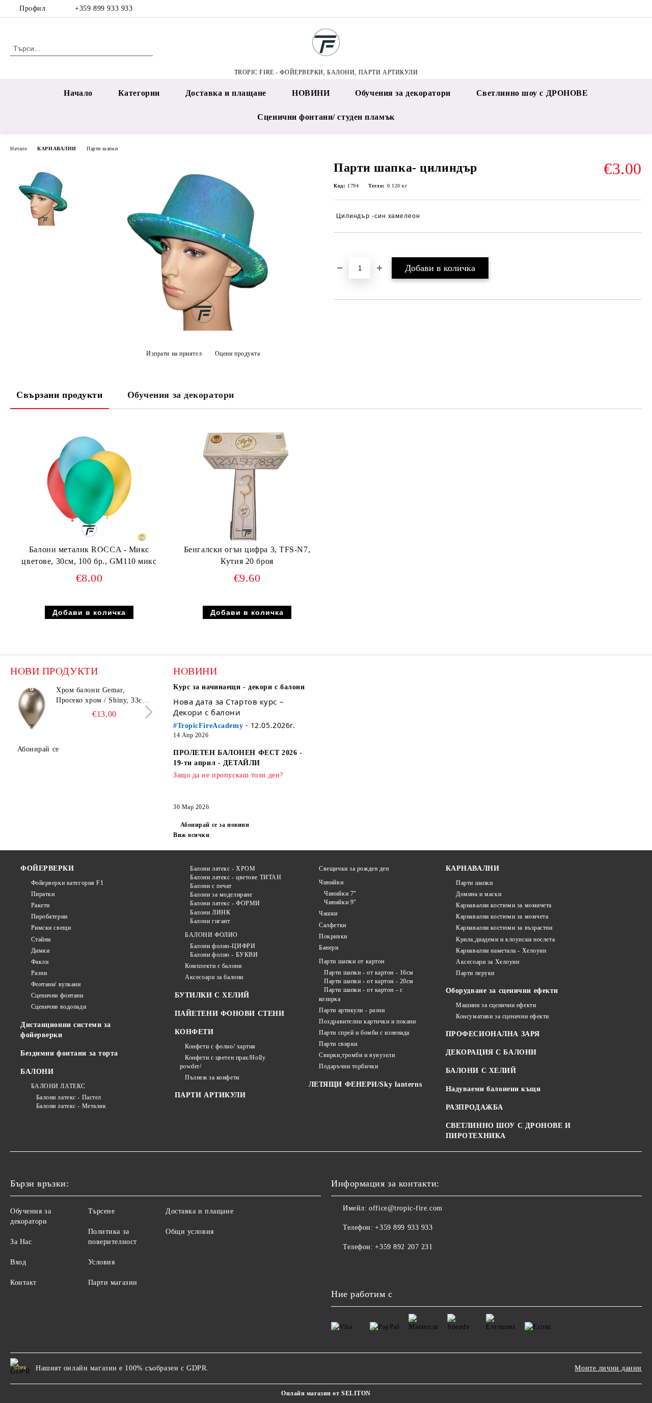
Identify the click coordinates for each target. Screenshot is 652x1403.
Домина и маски (478, 894)
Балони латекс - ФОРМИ (225, 903)
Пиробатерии (49, 916)
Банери (328, 947)
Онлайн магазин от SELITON (326, 1393)
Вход (18, 1262)
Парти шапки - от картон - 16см (369, 972)
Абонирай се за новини (214, 824)
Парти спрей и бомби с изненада (364, 1032)
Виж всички (191, 835)
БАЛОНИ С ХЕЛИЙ (481, 1070)
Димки (40, 950)
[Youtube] (384, 1267)
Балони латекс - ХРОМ (222, 868)
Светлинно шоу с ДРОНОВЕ (532, 93)
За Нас (21, 1242)
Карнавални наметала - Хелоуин (501, 950)
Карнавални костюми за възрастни (504, 927)
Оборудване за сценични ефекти (502, 990)
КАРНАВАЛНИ (56, 148)
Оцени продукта (237, 353)
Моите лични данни (608, 1368)
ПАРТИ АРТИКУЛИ (210, 1095)
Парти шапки (102, 148)
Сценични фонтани (57, 995)
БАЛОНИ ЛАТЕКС (58, 1086)
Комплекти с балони (213, 965)
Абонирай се (38, 749)
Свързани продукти (59, 395)
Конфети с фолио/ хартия (220, 1046)
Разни (39, 973)
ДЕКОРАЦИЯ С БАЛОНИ (491, 1052)
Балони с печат (211, 885)
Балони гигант (210, 921)
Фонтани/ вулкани (56, 984)
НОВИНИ (311, 93)
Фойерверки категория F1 (67, 882)
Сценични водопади (58, 1006)
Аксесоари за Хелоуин (487, 961)
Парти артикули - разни (352, 1010)
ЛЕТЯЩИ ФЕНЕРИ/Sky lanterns (365, 1084)
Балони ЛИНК (210, 912)
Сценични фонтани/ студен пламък (325, 117)
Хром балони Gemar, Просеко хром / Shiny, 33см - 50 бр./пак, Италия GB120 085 (104, 696)
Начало (78, 93)
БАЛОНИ (36, 1071)
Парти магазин (113, 1282)
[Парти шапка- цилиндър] (203, 328)
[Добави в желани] (353, 250)
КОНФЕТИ (194, 1032)
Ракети (40, 905)
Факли (39, 961)
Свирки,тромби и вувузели (357, 1055)
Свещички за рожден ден (354, 868)
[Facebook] (605, 8)
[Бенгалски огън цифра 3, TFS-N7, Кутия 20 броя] (247, 483)
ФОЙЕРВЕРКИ (47, 868)
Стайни (41, 939)
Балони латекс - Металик (71, 1106)
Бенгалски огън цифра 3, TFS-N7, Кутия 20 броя (247, 555)
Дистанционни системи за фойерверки (65, 1030)
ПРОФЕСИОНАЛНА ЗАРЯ (493, 1034)
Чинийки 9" (340, 902)
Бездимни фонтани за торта (69, 1053)
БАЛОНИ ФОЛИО (211, 934)
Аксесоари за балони (214, 977)
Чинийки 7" (340, 893)
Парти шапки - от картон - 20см (369, 981)
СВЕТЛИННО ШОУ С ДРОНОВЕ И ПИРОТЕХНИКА (508, 1131)
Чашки (328, 913)
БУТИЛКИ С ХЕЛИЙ (212, 995)
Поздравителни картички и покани (367, 1021)
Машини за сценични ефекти (496, 1005)
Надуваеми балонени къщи (493, 1089)
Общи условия (190, 1231)
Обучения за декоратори (402, 93)
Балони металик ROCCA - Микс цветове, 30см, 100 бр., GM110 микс (88, 555)
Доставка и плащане (225, 93)
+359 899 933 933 (103, 8)
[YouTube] (636, 8)
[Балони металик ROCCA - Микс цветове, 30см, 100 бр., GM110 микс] (89, 483)
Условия (101, 1262)
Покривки (333, 936)
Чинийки (331, 882)
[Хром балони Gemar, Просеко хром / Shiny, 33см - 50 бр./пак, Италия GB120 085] (31, 708)
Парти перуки (475, 973)
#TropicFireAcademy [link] (208, 726)
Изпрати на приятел (174, 353)
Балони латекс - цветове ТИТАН (235, 877)
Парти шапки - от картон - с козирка (361, 994)
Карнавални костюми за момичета (504, 905)
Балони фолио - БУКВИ (224, 954)
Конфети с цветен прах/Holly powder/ (223, 1062)
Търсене (101, 1211)
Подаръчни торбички (348, 1066)
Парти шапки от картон (352, 961)
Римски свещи (51, 927)
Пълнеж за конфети (212, 1077)
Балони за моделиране (221, 894)
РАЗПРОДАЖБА (474, 1107)
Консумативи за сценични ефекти (502, 1016)
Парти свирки (338, 1043)
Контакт (23, 1282)
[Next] (146, 712)
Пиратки (43, 894)
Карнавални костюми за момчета (502, 916)
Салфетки (332, 925)
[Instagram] (621, 8)
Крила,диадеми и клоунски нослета (505, 939)
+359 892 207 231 (403, 1247)
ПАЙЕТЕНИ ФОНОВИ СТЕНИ (230, 1013)
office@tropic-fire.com (405, 1208)
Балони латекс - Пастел (68, 1097)
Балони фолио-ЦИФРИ (222, 946)
